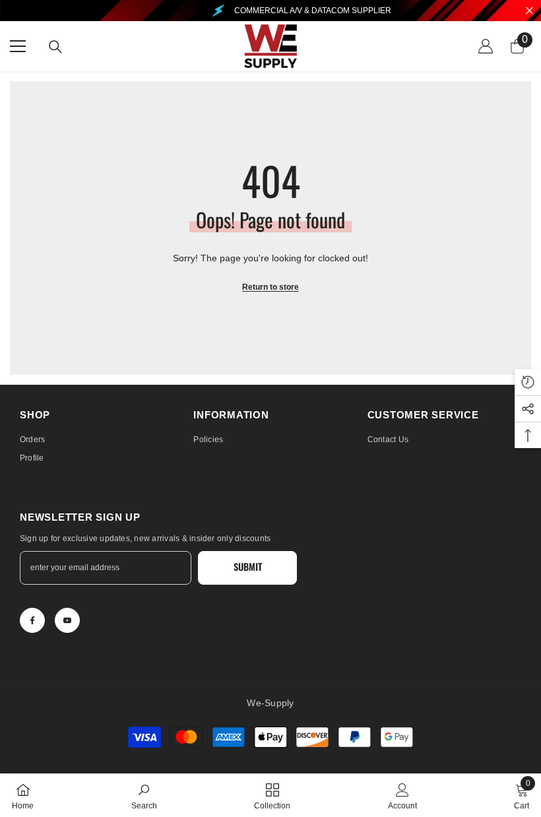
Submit (248, 566)
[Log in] (485, 46)
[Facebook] (32, 620)
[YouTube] (67, 620)
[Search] (55, 47)
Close (529, 11)
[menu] (18, 46)
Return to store (270, 287)
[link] (144, 795)
